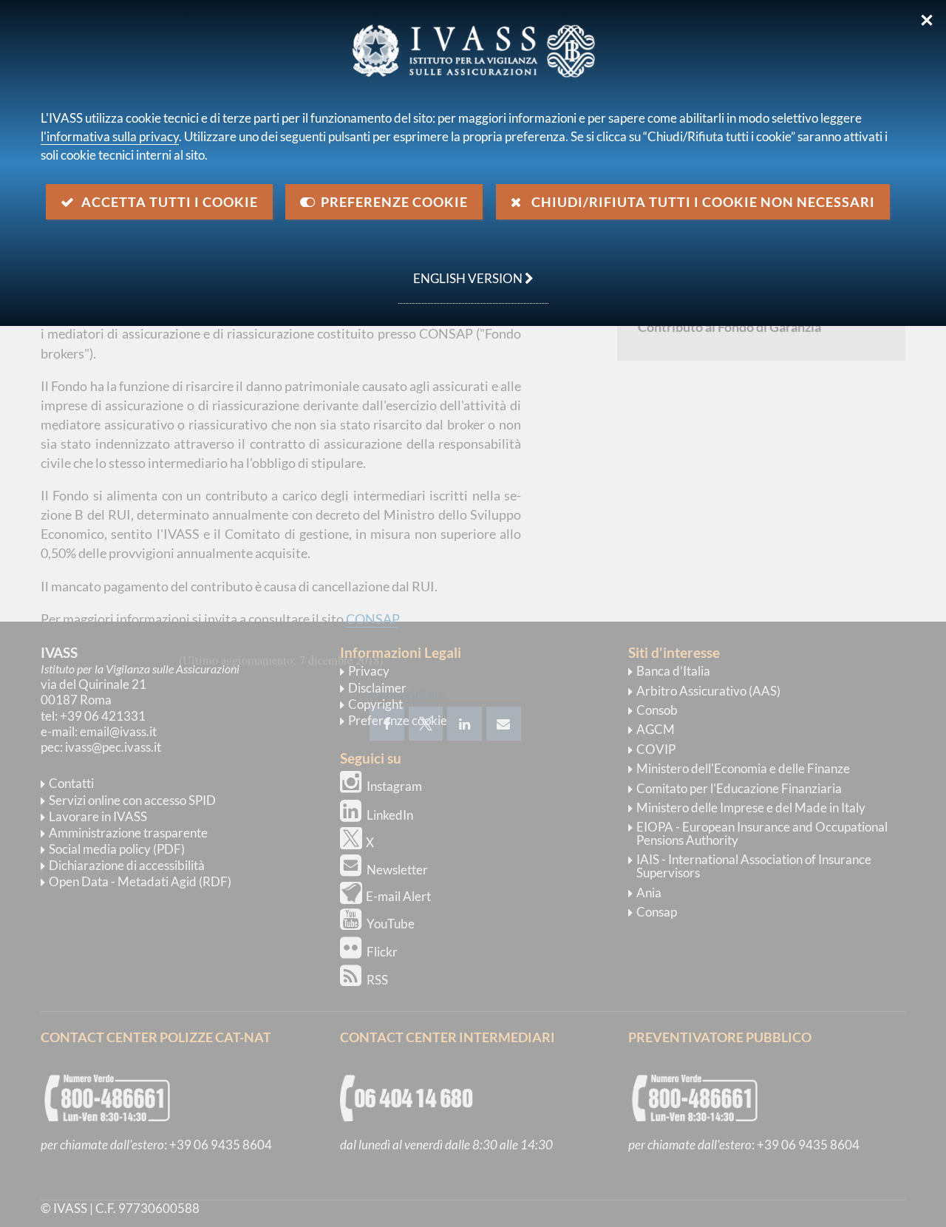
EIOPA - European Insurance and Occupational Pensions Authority (762, 833)
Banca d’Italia (673, 671)
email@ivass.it (118, 731)
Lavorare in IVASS (98, 816)
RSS (377, 980)
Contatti (71, 783)
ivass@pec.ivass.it (113, 747)
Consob (657, 710)
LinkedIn (390, 815)
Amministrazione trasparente (128, 832)
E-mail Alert (398, 896)
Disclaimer (377, 688)
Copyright (375, 704)
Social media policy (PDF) (117, 849)
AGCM (655, 729)
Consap (656, 912)
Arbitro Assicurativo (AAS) (708, 691)
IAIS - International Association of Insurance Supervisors (753, 866)
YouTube (391, 923)
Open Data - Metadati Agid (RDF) (140, 881)
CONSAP (372, 619)
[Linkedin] (464, 724)
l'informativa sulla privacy (110, 136)
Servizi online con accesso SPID (132, 800)
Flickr (382, 951)
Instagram (394, 786)
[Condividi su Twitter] (426, 724)
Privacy (368, 671)
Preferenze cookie (397, 720)
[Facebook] (387, 724)
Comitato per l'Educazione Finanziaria (739, 788)
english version (461, 270)
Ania (648, 892)
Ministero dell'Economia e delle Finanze (743, 768)
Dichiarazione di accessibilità (127, 865)
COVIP (656, 749)
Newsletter (397, 869)
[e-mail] (503, 724)
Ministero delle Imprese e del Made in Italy (750, 807)
